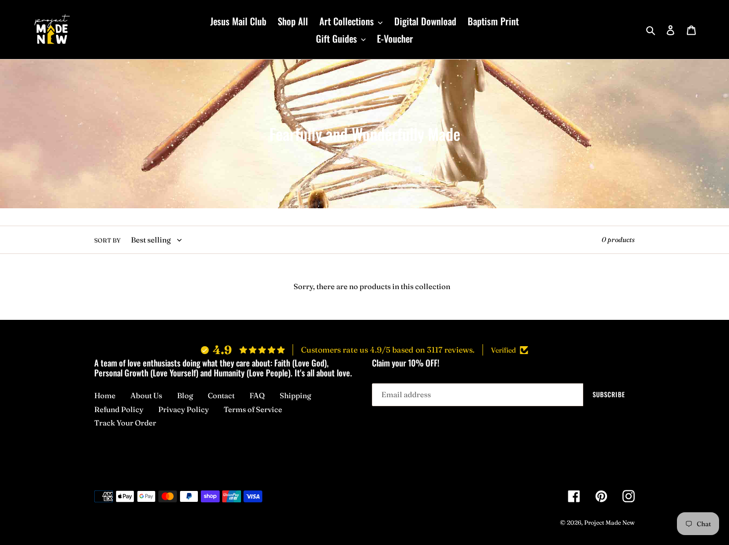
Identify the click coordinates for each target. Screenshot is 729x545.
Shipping (295, 395)
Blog (185, 395)
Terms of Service (253, 409)
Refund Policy (118, 409)
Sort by (107, 240)
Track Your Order (125, 422)
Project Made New (609, 522)
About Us (146, 395)
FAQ (257, 395)
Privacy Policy (183, 409)
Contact (221, 395)
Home (105, 395)
